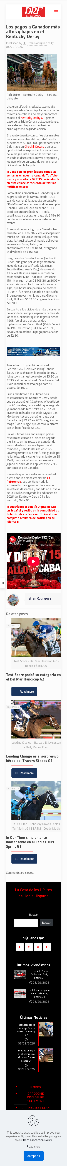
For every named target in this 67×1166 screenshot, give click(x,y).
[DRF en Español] (33, 11)
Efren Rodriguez (37, 43)
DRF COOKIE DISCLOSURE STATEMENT (35, 1097)
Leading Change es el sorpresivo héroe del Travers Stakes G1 (32, 758)
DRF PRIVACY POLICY (36, 1108)
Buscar (33, 915)
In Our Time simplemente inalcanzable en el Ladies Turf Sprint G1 (30, 842)
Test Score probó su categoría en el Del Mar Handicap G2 (33, 677)
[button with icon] (20, 947)
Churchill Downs (34, 146)
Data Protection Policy (37, 1140)
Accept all (33, 1156)
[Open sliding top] (34, 4)
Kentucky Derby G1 (33, 117)
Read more (34, 1146)
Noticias (35, 1087)
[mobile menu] (56, 12)
